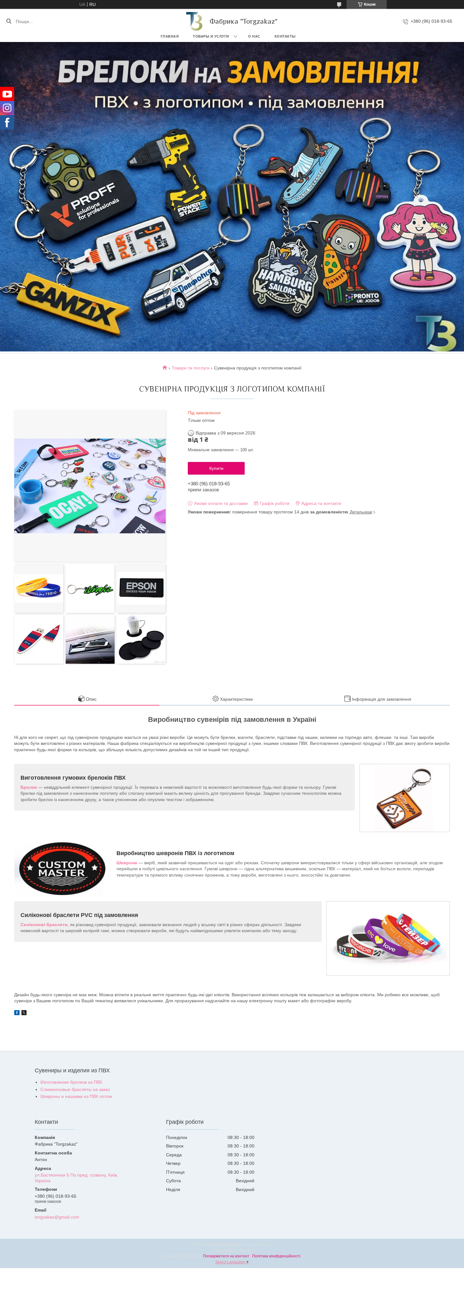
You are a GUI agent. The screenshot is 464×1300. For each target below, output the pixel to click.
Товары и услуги (211, 36)
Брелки (29, 787)
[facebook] (17, 1013)
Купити (216, 468)
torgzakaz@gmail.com (57, 1216)
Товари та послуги (191, 367)
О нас (254, 36)
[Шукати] (9, 21)
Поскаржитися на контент (226, 1256)
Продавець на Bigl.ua (232, 1250)
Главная (170, 36)
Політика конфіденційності (276, 1256)
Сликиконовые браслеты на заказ (75, 1089)
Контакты (285, 36)
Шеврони (126, 862)
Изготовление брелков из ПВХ (71, 1082)
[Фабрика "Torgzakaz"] (194, 21)
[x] (24, 1013)
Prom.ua (262, 1245)
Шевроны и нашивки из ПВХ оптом (76, 1096)
